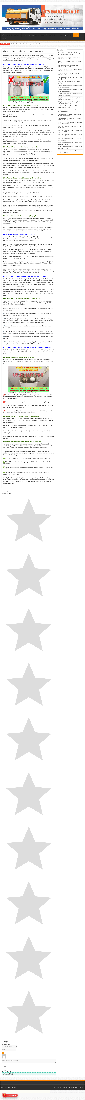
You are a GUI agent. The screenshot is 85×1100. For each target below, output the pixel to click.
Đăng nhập (5, 1043)
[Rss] (55, 1087)
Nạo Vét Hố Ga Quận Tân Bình (48, 35)
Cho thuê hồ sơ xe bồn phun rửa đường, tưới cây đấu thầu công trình (28, 44)
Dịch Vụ (76, 35)
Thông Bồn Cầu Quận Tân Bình (3, 35)
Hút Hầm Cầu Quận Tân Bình (14, 35)
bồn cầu (46, 478)
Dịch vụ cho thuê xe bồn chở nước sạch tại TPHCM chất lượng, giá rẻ (70, 70)
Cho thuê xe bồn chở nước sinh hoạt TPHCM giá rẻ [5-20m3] (68, 65)
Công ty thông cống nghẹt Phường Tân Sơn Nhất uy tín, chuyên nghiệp (70, 98)
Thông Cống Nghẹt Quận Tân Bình (30, 35)
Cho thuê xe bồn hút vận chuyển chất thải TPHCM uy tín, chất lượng (69, 57)
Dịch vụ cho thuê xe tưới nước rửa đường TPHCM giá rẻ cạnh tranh (69, 74)
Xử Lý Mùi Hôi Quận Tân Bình (65, 35)
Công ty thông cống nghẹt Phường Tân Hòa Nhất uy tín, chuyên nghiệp (70, 94)
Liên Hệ (4, 39)
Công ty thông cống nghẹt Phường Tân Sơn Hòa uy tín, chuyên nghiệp (70, 102)
